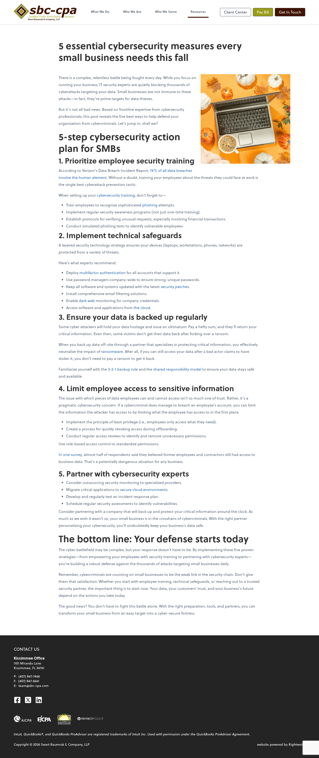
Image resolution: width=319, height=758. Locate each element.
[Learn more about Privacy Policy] (90, 719)
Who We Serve (166, 11)
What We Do (100, 11)
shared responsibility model (177, 369)
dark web (87, 300)
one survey (72, 454)
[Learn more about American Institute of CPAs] (23, 719)
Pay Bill (263, 12)
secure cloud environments (143, 489)
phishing (149, 205)
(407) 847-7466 (29, 676)
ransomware (112, 351)
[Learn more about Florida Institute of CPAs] (44, 719)
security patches (175, 286)
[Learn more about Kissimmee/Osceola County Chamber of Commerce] (64, 718)
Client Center (235, 12)
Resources (198, 11)
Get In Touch (290, 12)
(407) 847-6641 (28, 680)
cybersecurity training (116, 195)
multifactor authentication (102, 272)
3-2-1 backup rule (123, 369)
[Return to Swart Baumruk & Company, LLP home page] (45, 12)
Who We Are (132, 11)
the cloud (142, 307)
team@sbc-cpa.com (33, 685)
